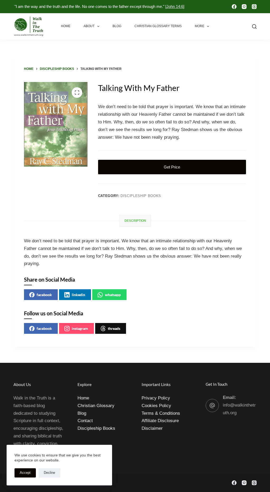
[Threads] (254, 6)
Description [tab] (135, 221)
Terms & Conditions (161, 413)
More (199, 26)
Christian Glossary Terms (158, 26)
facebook (44, 294)
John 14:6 (174, 6)
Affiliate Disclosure (160, 420)
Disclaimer (152, 428)
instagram (80, 328)
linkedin (78, 294)
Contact (85, 420)
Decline (49, 473)
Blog (117, 26)
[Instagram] (244, 6)
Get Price (172, 167)
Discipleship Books (140, 196)
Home (65, 26)
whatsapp (113, 294)
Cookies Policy (156, 405)
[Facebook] (234, 6)
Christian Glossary (96, 405)
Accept (25, 473)
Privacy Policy (156, 398)
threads (114, 328)
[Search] (254, 26)
